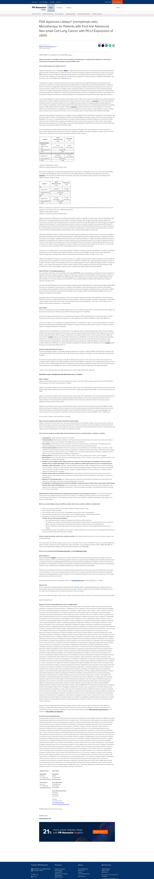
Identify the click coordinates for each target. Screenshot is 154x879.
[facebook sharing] (99, 45)
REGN (65, 71)
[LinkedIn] (32, 876)
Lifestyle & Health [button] (70, 14)
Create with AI (58, 872)
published (42, 175)
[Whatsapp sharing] (110, 45)
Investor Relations (43, 2)
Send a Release (117, 2)
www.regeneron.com (78, 580)
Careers (80, 872)
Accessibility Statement (84, 874)
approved (95, 101)
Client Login (108, 2)
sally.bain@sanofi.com (56, 779)
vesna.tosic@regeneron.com (45, 787)
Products (59, 8)
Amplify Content (59, 877)
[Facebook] (34, 876)
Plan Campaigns (59, 870)
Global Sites (81, 876)
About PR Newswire (83, 869)
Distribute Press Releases (61, 874)
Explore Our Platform (60, 869)
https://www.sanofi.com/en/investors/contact (60, 804)
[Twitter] (36, 876)
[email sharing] (113, 45)
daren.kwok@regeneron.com (45, 779)
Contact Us (34, 874)
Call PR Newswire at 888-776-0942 (41, 869)
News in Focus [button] (36, 14)
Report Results (58, 875)
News (51, 8)
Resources (34, 2)
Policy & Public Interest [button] (84, 14)
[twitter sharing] (103, 45)
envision (50, 337)
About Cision (81, 870)
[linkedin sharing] (106, 45)
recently (107, 343)
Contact (68, 8)
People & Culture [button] (97, 14)
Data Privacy (105, 872)
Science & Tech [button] (59, 14)
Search (118, 7)
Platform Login (105, 870)
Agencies (59, 2)
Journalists (52, 2)
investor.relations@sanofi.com (58, 802)
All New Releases (106, 869)
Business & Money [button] (48, 14)
